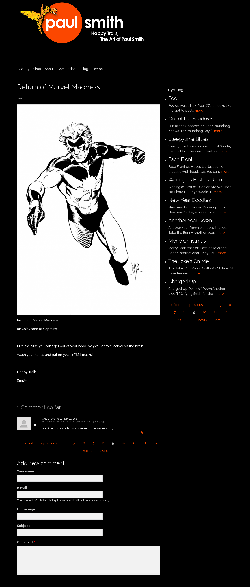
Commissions (67, 69)
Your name (25, 471)
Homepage (26, 509)
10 (123, 443)
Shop (37, 69)
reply (140, 432)
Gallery (24, 69)
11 (134, 443)
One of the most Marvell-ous (59, 418)
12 (144, 443)
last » (104, 451)
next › (87, 451)
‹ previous (49, 443)
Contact (98, 69)
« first (29, 443)
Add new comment (28, 392)
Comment (26, 542)
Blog (84, 69)
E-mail (22, 488)
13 (155, 443)
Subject (23, 526)
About (49, 69)
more (199, 110)
